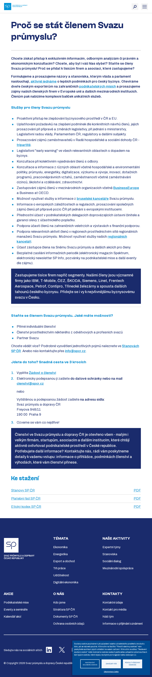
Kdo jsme (59, 602)
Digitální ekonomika (65, 582)
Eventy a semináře (16, 609)
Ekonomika (60, 547)
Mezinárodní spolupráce (118, 568)
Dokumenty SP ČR (65, 616)
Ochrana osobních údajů (68, 623)
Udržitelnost (61, 575)
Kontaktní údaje (113, 602)
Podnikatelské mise (16, 602)
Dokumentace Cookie (111, 672)
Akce (8, 594)
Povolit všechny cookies (132, 664)
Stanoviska (110, 554)
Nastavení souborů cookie (90, 664)
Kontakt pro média (114, 609)
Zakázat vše (111, 664)
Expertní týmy (111, 547)
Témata (60, 538)
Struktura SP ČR (64, 609)
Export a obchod (64, 561)
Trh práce (59, 568)
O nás (58, 594)
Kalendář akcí (12, 616)
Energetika (60, 554)
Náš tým (108, 616)
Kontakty (112, 594)
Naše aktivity (116, 538)
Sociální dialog (112, 561)
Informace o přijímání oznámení (123, 623)
